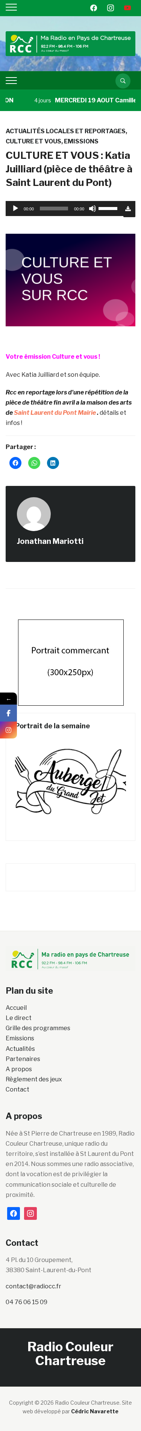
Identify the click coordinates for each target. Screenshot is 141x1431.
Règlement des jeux (34, 1079)
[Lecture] (15, 208)
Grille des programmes (38, 1028)
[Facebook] (8, 713)
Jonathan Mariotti (50, 541)
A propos (19, 1069)
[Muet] (92, 208)
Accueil (16, 1007)
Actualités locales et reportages (66, 131)
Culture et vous (33, 141)
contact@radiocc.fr (33, 1286)
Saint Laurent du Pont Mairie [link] (55, 412)
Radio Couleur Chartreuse (70, 1353)
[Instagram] (8, 730)
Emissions (81, 141)
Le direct (19, 1017)
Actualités (20, 1048)
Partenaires (23, 1059)
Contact (17, 1089)
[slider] (109, 208)
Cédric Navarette (94, 1411)
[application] (64, 208)
